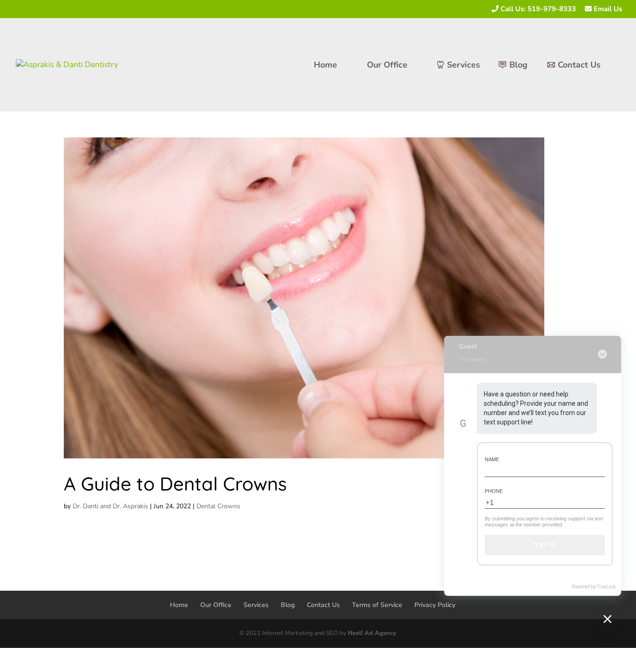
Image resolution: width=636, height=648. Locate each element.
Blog (518, 65)
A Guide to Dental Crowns (175, 483)
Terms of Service (377, 604)
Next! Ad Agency (372, 633)
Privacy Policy (434, 604)
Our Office (387, 65)
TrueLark (606, 586)
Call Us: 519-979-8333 (537, 9)
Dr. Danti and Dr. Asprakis (110, 506)
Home (325, 65)
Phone (494, 491)
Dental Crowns (218, 506)
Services (463, 65)
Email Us (607, 9)
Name (492, 459)
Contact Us (579, 65)
